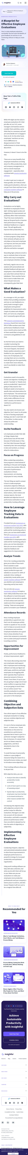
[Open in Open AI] (6, 107)
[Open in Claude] (22, 107)
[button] (20, 3)
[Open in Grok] (18, 107)
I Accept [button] (13, 1153)
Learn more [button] (15, 1151)
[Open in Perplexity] (14, 107)
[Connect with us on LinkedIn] (8, 1122)
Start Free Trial (9, 73)
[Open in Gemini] (10, 107)
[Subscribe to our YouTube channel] (13, 1122)
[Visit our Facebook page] (2, 1122)
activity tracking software (12, 580)
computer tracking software (13, 189)
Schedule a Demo (14, 1040)
